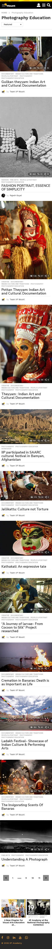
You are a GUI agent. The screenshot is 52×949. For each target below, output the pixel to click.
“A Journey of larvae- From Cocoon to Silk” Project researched (22, 627)
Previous (6, 878)
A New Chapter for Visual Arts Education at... (14, 922)
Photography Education (12, 78)
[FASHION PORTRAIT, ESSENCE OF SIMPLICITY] (26, 137)
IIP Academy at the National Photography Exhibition (38, 922)
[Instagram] (8, 937)
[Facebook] (2, 937)
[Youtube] (20, 937)
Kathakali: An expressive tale (23, 566)
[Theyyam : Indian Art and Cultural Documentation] (26, 344)
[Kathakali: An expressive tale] (26, 538)
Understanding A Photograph (24, 859)
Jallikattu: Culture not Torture (24, 509)
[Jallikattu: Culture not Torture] (26, 485)
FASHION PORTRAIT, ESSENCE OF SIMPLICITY (25, 188)
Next (46, 878)
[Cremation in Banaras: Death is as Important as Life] (26, 657)
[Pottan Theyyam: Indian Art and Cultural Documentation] (26, 240)
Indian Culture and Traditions (29, 74)
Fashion (5, 180)
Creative (5, 282)
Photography (26, 76)
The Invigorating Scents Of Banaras (22, 807)
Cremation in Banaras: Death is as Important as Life (25, 682)
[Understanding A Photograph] (26, 836)
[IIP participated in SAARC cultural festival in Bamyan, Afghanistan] (26, 426)
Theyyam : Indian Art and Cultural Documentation (21, 396)
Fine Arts (14, 180)
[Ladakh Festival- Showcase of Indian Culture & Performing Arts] (26, 713)
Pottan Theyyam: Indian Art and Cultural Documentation (23, 292)
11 (39, 878)
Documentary (7, 74)
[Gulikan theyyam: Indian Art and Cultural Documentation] (26, 54)
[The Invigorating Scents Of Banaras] (26, 777)
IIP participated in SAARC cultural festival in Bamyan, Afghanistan (22, 456)
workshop (6, 449)
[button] (38, 5)
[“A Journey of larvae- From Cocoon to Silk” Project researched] (26, 595)
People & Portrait (9, 76)
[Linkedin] (14, 937)
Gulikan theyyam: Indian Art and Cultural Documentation (23, 84)
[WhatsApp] (26, 937)
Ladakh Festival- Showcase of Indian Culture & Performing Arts (24, 744)
